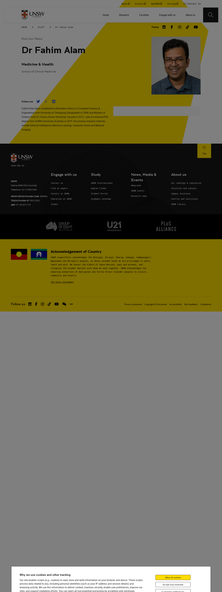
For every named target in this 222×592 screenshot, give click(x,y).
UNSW (24, 27)
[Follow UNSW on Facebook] (36, 304)
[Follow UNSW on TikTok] (49, 304)
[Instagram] (180, 27)
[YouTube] (195, 27)
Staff (41, 27)
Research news (139, 196)
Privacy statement (133, 304)
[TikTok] (187, 27)
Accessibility (175, 304)
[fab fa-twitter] (38, 101)
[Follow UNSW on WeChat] (64, 304)
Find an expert (59, 188)
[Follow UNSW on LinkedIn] (30, 304)
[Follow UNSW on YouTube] (56, 304)
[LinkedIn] (164, 27)
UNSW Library (178, 204)
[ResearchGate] (46, 101)
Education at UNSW (61, 198)
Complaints (205, 304)
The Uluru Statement (62, 282)
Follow (155, 27)
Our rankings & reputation (186, 183)
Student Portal (99, 193)
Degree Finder (99, 188)
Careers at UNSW (60, 193)
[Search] (210, 15)
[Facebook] (172, 27)
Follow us (18, 304)
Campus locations (180, 193)
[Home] (33, 15)
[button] (204, 151)
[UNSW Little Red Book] (71, 304)
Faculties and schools (183, 188)
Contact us (57, 183)
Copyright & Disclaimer (155, 304)
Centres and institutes (184, 198)
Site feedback (191, 304)
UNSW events (137, 190)
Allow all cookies (173, 577)
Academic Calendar (101, 198)
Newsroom (136, 185)
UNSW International (102, 183)
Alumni (54, 204)
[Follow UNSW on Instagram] (42, 304)
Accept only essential (173, 584)
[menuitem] (106, 15)
